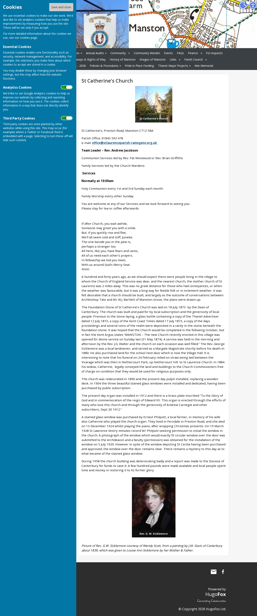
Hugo (215, 594)
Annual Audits (95, 53)
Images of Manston (153, 59)
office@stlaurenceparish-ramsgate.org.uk (124, 143)
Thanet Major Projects (173, 66)
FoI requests (214, 53)
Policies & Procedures (104, 66)
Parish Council (193, 59)
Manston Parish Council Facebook (223, 572)
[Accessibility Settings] (253, 5)
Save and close (61, 7)
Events (168, 53)
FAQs (180, 53)
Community (118, 53)
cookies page (28, 37)
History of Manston (123, 59)
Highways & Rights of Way (88, 59)
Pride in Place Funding (139, 66)
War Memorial (204, 66)
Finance (193, 53)
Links (173, 59)
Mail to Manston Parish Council (214, 572)
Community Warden (147, 53)
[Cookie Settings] (243, 5)
